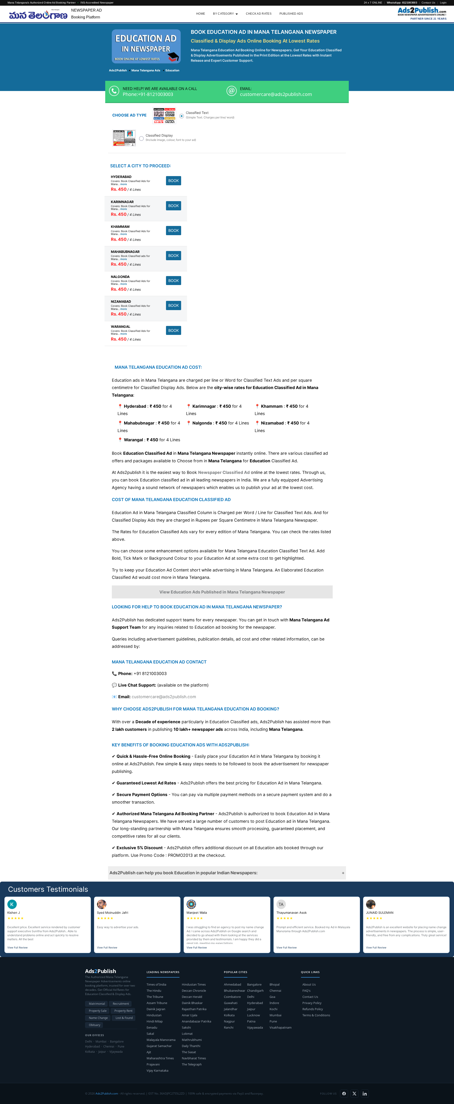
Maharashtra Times (160, 1058)
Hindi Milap (155, 1021)
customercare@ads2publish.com (276, 94)
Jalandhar (230, 1009)
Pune (273, 1021)
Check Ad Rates (258, 13)
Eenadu (152, 1027)
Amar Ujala (189, 1015)
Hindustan (154, 1015)
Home (200, 13)
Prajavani (153, 1064)
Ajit (149, 1052)
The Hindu (154, 990)
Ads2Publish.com (107, 1093)
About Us (309, 984)
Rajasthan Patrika (194, 1009)
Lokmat (187, 1033)
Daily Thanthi (191, 1046)
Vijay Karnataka (157, 1070)
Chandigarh (255, 990)
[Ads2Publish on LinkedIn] (365, 1094)
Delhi (250, 997)
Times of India (156, 984)
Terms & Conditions (316, 1015)
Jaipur (251, 1009)
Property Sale (98, 1011)
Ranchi (228, 1027)
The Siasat (189, 1052)
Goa (272, 997)
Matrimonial (97, 1004)
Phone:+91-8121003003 (148, 94)
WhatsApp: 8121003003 (402, 2)
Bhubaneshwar (234, 990)
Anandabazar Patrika (196, 1021)
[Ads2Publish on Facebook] (344, 1094)
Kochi (273, 1009)
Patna (251, 1021)
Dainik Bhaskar (192, 1003)
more (123, 184)
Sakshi (186, 1027)
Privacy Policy (312, 1003)
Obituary (94, 1025)
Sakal (150, 1033)
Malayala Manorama (161, 1040)
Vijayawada (255, 1027)
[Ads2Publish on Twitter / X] (354, 1094)
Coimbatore (232, 997)
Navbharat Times (194, 1058)
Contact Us (428, 2)
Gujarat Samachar (159, 1046)
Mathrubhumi (192, 1040)
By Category (223, 13)
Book (173, 180)
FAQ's (306, 990)
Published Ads (291, 13)
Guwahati (230, 1003)
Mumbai (275, 1015)
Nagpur (229, 1021)
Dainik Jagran (156, 1009)
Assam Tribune (157, 1003)
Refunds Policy (312, 1009)
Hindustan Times (194, 984)
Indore (274, 1003)
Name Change (98, 1018)
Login (443, 2)
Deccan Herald (192, 997)
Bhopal (274, 984)
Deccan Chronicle (194, 990)
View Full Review (17, 947)
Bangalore (254, 984)
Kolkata (229, 1015)
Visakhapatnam (281, 1027)
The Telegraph (192, 1064)
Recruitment (121, 1004)
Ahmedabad (232, 984)
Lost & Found (124, 1018)
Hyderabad (255, 1003)
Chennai (275, 990)
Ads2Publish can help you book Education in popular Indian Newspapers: (183, 872)
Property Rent (123, 1011)
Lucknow (253, 1015)
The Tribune (155, 997)
